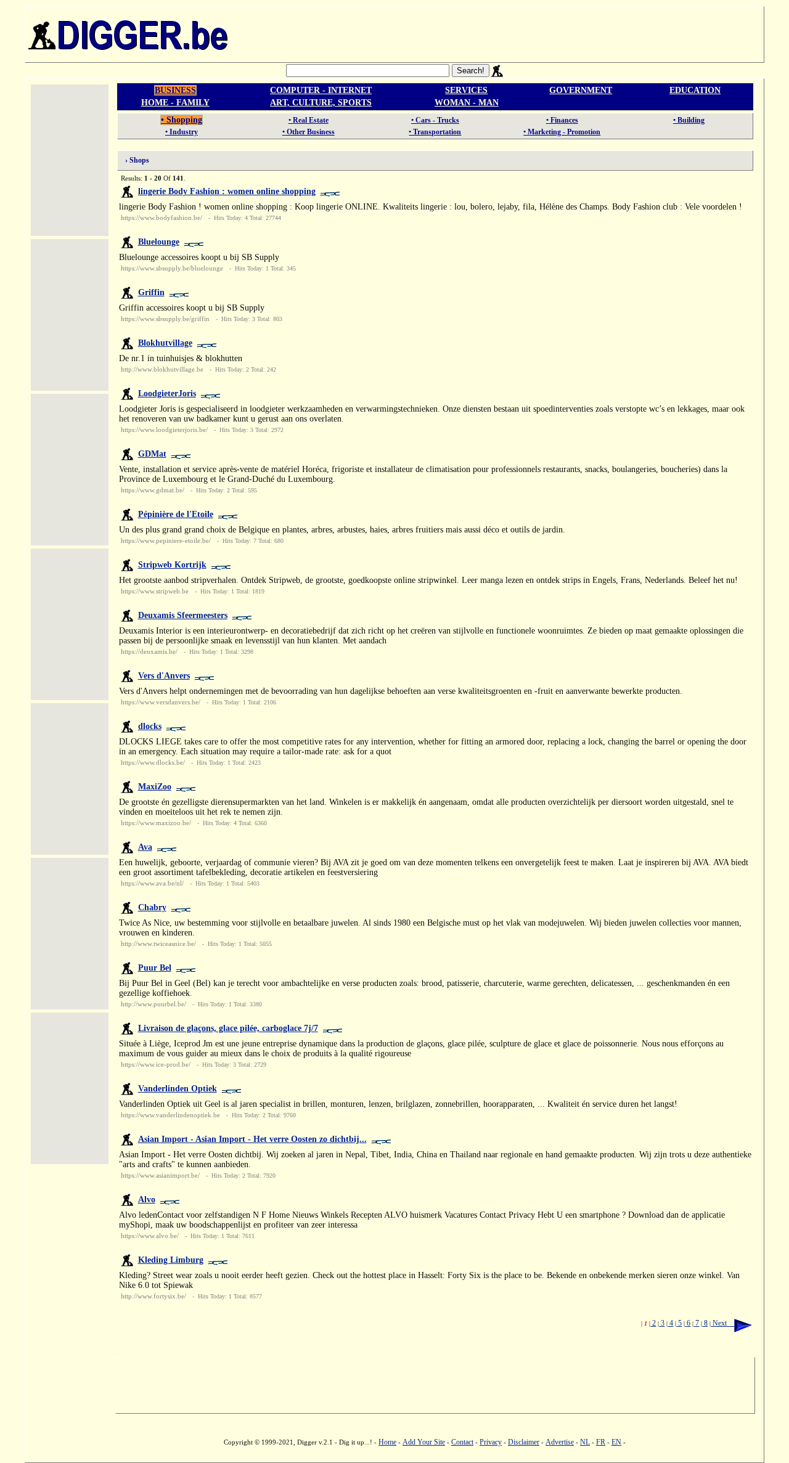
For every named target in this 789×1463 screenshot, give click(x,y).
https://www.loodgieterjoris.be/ (164, 429)
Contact (462, 1442)
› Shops (134, 160)
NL (585, 1442)
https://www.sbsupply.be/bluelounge (172, 268)
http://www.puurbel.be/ (153, 1004)
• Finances (562, 120)
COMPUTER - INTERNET (321, 90)
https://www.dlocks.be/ (153, 762)
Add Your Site (424, 1442)
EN (616, 1442)
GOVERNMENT (580, 90)
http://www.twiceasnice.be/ (158, 943)
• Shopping (181, 119)
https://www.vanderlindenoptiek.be (170, 1115)
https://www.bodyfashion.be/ (161, 217)
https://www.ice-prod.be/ (155, 1064)
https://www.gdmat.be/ (152, 490)
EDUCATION (695, 90)
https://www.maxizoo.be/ (156, 822)
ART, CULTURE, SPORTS (321, 102)
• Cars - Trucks (435, 120)
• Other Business (308, 132)
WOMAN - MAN (467, 102)
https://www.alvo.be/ (150, 1235)
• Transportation (435, 132)
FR (600, 1442)
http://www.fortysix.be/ (153, 1296)
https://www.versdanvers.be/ (160, 702)
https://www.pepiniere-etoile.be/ (166, 540)
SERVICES (466, 90)
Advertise (560, 1442)
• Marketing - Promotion (561, 132)
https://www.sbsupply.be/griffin (165, 318)
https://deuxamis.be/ (149, 651)
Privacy (491, 1442)
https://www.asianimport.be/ (160, 1175)
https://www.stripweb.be (155, 591)
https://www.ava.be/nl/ (152, 883)
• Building (689, 120)
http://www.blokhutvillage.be (162, 369)
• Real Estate (308, 120)
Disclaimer (523, 1442)
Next (722, 1323)
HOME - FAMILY (175, 102)
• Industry (181, 132)
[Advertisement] (497, 34)
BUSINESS (175, 90)
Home (387, 1442)
